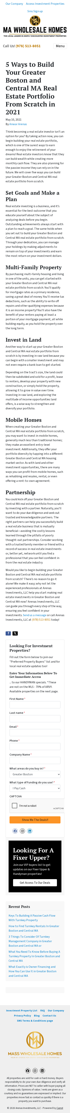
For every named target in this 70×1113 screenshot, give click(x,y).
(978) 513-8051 (28, 46)
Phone (15, 741)
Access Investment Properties (45, 4)
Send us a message (34, 615)
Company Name (21, 755)
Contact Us (49, 1015)
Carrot (60, 1108)
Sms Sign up (35, 11)
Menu (60, 46)
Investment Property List (21, 1010)
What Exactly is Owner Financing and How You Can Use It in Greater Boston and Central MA (32, 971)
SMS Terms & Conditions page (35, 1021)
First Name (17, 699)
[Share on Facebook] (8, 633)
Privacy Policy (22, 1015)
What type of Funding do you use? (32, 782)
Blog (37, 1015)
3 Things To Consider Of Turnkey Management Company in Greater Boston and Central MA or (30, 941)
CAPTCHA (16, 796)
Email (14, 727)
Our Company (14, 4)
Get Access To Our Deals (35, 883)
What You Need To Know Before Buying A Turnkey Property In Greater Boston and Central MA (34, 956)
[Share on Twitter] (15, 633)
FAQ (42, 1010)
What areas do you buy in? (27, 768)
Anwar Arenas (18, 124)
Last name (17, 713)
